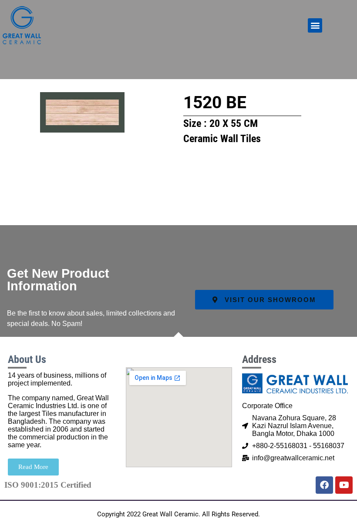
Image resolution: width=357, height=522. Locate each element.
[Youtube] (344, 485)
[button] (315, 25)
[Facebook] (324, 485)
